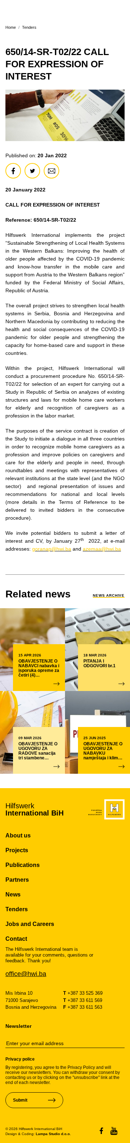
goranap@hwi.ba (51, 549)
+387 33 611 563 (82, 1007)
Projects (16, 850)
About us (18, 835)
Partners (17, 880)
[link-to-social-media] (105, 1131)
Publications (22, 865)
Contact (16, 939)
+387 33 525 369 (83, 993)
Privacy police (20, 1059)
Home (10, 27)
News (13, 894)
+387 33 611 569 (82, 1000)
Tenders (29, 27)
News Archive (109, 595)
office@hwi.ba (25, 973)
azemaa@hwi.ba (102, 549)
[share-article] (13, 171)
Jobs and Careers (29, 924)
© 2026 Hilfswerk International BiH (33, 1129)
